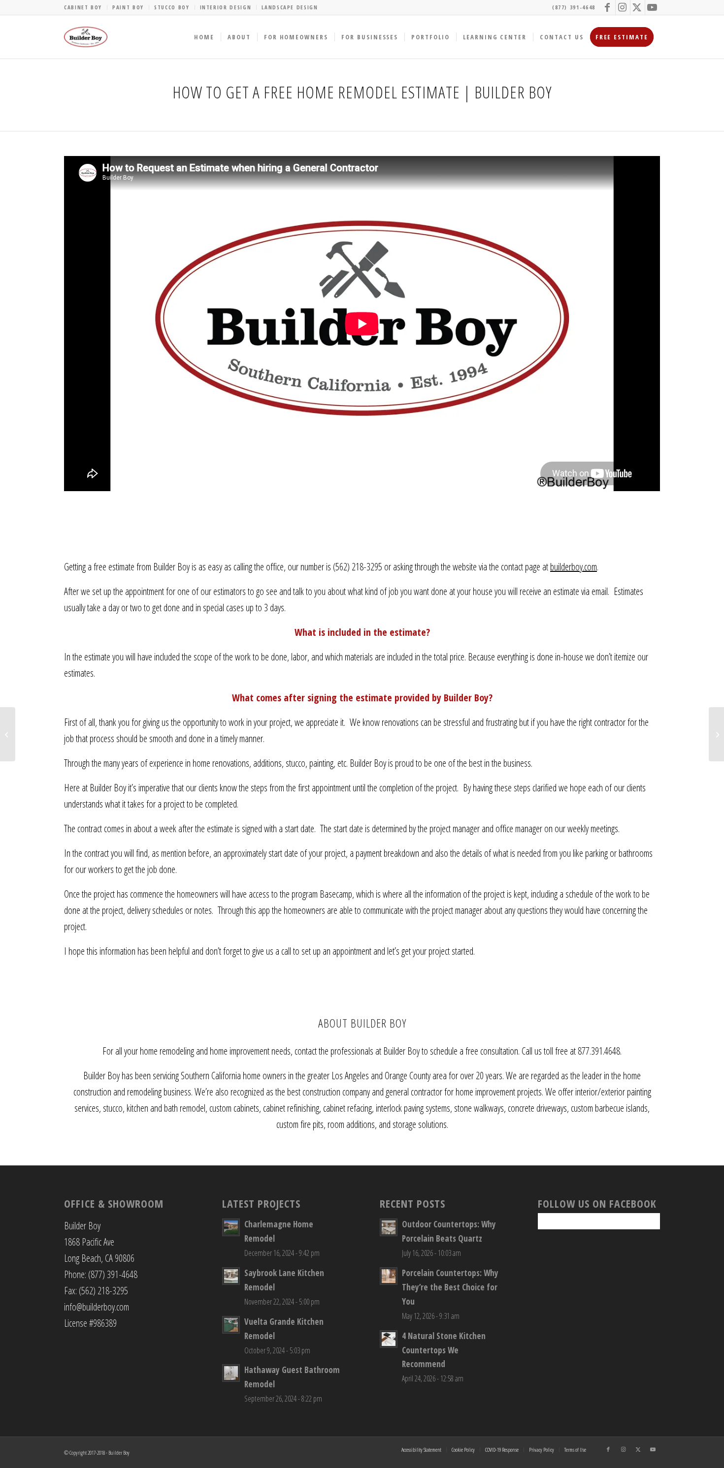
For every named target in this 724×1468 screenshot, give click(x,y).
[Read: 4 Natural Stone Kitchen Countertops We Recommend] (388, 1339)
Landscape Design (290, 7)
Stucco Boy (172, 7)
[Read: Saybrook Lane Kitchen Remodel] (231, 1276)
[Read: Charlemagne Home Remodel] (231, 1227)
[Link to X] (637, 7)
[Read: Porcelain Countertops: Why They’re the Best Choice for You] (388, 1276)
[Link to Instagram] (623, 7)
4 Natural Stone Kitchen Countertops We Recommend (444, 1350)
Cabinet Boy (83, 7)
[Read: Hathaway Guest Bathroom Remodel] (231, 1373)
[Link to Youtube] (652, 7)
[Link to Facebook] (608, 7)
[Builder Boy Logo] (85, 37)
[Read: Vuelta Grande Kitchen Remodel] (231, 1325)
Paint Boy (128, 7)
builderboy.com (573, 566)
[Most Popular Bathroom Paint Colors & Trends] (7, 734)
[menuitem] (85, 7)
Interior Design (226, 7)
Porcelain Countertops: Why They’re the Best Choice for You (450, 1287)
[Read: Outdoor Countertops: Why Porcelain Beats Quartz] (388, 1227)
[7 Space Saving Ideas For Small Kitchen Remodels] (716, 734)
